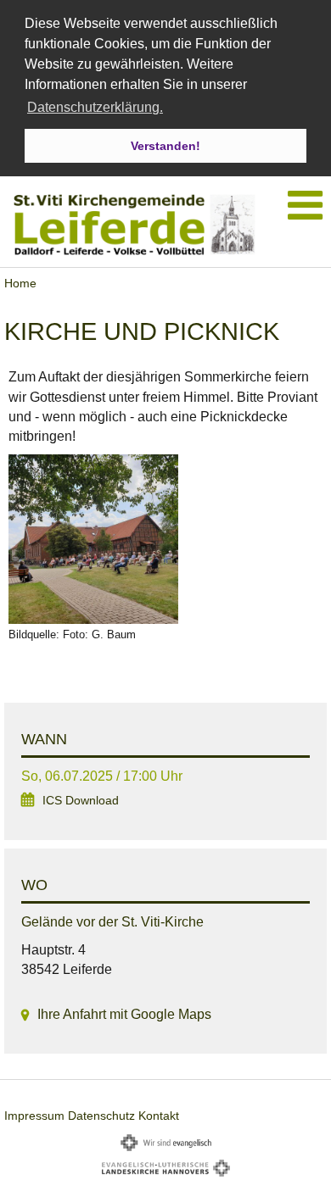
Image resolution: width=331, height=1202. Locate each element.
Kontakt (158, 1115)
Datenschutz (101, 1115)
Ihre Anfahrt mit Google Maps (124, 1014)
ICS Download (80, 800)
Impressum (34, 1115)
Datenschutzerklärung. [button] (95, 107)
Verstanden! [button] (165, 146)
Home (20, 283)
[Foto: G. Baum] (165, 539)
